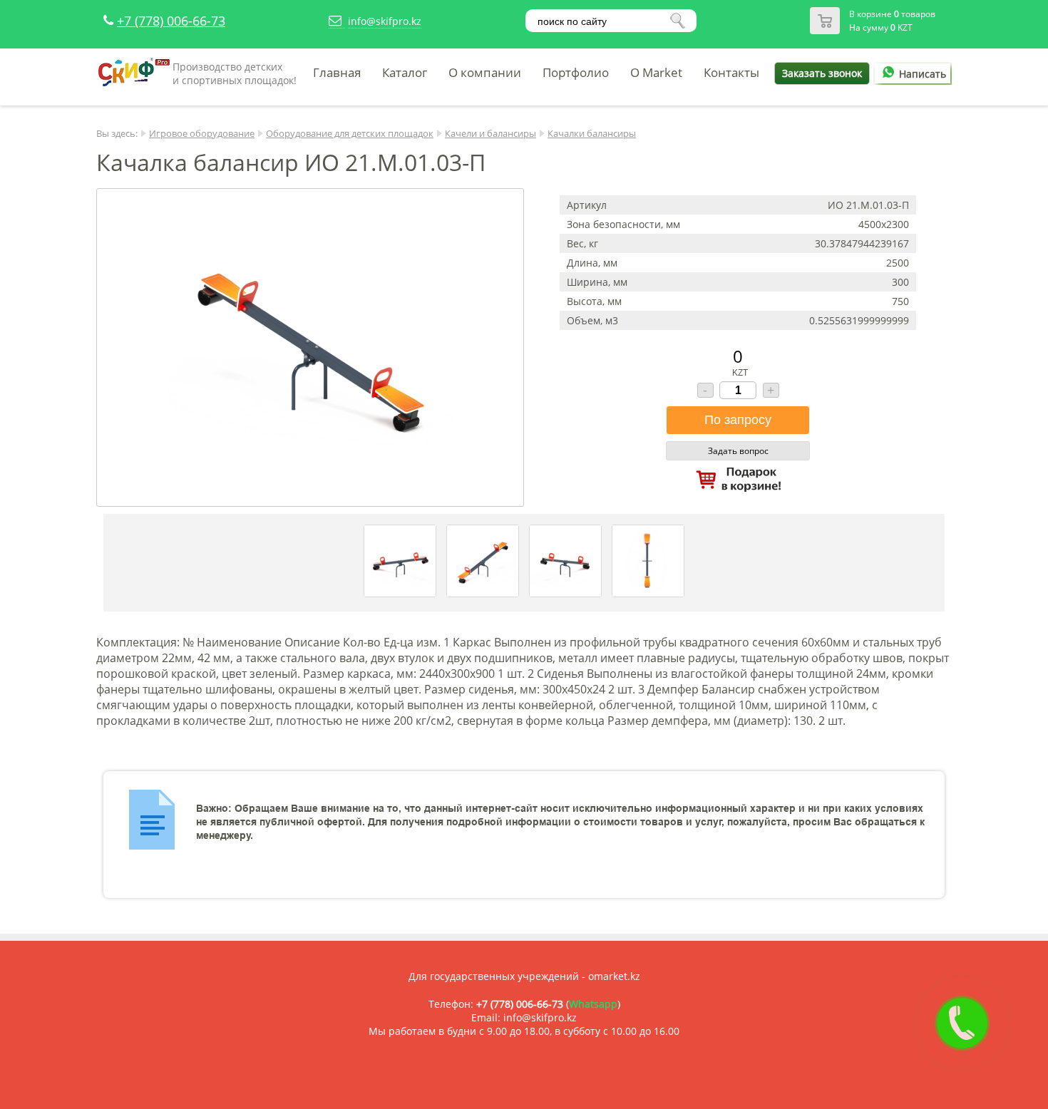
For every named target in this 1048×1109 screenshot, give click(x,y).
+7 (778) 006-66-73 (171, 20)
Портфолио (576, 72)
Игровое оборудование (202, 133)
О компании (484, 72)
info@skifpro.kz (384, 21)
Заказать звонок (822, 73)
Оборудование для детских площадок (349, 133)
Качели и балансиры (490, 133)
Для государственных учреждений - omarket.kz (524, 976)
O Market (656, 72)
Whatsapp (593, 1004)
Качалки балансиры (592, 133)
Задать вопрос (738, 451)
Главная (337, 72)
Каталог (404, 72)
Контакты (731, 72)
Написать (922, 74)
